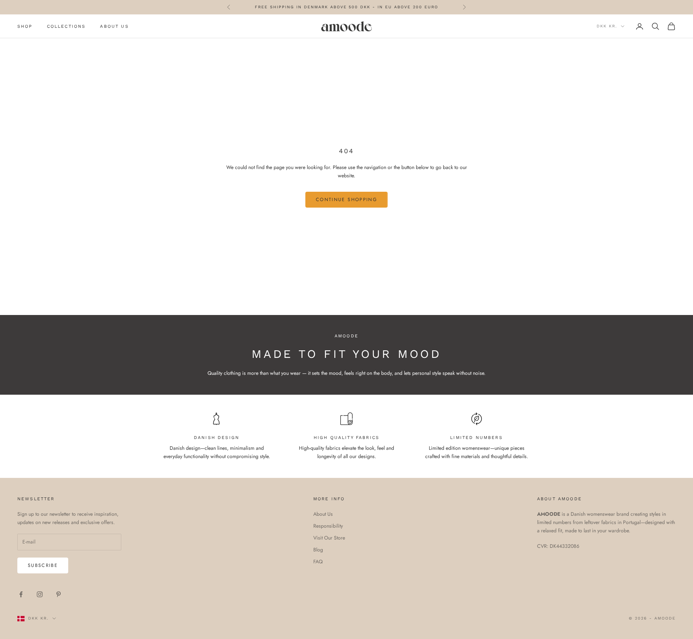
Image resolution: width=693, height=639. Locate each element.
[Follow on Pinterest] (58, 594)
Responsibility (328, 525)
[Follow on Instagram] (39, 594)
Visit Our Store (329, 537)
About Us (323, 514)
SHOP (24, 26)
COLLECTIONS (66, 26)
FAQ (318, 561)
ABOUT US (114, 26)
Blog (318, 549)
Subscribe (43, 565)
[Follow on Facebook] (21, 594)
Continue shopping (346, 199)
